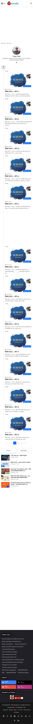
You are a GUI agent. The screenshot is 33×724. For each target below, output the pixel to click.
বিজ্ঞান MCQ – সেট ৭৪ (12, 435)
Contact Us (5, 709)
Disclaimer (16, 712)
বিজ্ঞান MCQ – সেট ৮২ (12, 176)
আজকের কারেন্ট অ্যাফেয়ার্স (22, 670)
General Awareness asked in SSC (9, 657)
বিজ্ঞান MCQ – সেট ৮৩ (12, 149)
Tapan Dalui (16, 56)
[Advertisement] (16, 24)
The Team (20, 709)
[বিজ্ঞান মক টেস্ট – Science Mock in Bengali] (5, 464)
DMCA (15, 709)
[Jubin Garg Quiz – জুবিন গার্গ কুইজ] (5, 458)
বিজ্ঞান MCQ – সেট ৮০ (12, 267)
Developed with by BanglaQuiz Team (16, 707)
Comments (24, 450)
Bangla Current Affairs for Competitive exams (11, 641)
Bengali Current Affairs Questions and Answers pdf (12, 646)
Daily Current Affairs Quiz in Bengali (9, 651)
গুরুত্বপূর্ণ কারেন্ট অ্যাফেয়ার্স (11, 672)
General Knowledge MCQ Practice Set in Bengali (12, 662)
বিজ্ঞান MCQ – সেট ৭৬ (12, 379)
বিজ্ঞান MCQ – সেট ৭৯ (12, 296)
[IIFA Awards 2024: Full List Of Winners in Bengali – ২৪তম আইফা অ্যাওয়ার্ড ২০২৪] (5, 485)
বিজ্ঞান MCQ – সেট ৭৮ (12, 324)
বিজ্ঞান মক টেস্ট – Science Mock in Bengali (20, 462)
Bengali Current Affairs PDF (21, 644)
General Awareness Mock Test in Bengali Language (13, 659)
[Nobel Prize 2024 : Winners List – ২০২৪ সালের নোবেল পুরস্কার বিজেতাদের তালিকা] (5, 478)
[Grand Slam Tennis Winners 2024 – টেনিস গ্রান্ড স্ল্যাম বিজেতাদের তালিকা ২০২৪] (5, 471)
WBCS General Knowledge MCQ (9, 670)
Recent (8, 450)
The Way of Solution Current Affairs (9, 667)
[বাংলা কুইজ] (13, 3)
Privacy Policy (27, 709)
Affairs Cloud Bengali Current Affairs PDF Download (13, 638)
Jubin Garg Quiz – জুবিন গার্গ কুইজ (19, 455)
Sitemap (11, 709)
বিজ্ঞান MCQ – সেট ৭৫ (12, 407)
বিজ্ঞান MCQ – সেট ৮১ (12, 204)
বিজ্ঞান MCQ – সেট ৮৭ (12, 91)
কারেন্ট (3, 672)
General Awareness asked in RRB (9, 654)
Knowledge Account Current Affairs (9, 664)
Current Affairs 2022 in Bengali (8, 649)
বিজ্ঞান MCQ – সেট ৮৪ (12, 119)
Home (3, 43)
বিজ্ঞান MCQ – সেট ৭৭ (12, 352)
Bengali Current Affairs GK (7, 644)
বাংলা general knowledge (23, 672)
